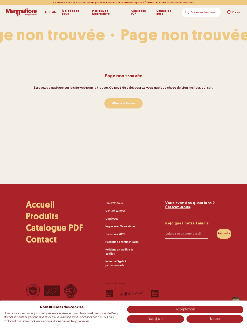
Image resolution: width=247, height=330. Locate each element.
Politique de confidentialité (121, 242)
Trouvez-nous (114, 203)
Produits (51, 12)
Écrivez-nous (177, 207)
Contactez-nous (155, 2)
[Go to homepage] (21, 12)
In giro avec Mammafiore (101, 12)
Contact (41, 239)
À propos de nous (70, 12)
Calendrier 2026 (115, 234)
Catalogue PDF (138, 12)
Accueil (40, 204)
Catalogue (111, 218)
